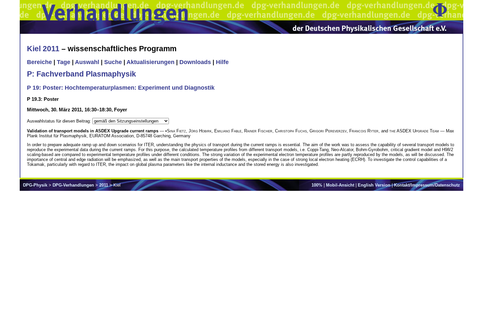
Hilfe (222, 62)
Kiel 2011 (43, 48)
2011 (103, 185)
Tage (63, 62)
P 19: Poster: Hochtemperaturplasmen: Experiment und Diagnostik (121, 87)
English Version (374, 185)
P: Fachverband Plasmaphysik (81, 74)
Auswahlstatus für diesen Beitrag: (59, 121)
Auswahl (87, 62)
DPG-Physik (35, 185)
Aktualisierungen (150, 62)
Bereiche (39, 62)
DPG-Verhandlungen (73, 185)
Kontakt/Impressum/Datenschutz (427, 185)
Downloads (195, 62)
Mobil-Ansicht (340, 185)
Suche (113, 62)
